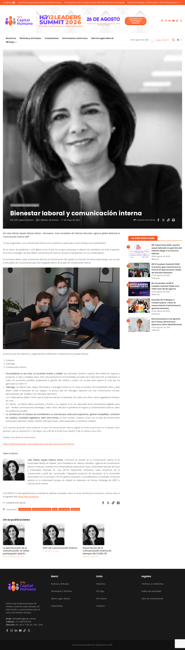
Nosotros (11, 38)
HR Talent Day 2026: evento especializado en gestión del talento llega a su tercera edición (166, 249)
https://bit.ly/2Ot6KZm (28, 496)
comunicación (24, 509)
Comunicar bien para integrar (24, 205)
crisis (55, 509)
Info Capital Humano (23, 220)
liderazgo (75, 509)
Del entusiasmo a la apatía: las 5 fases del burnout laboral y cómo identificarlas (166, 321)
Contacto (100, 605)
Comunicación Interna (42, 509)
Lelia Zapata (64, 509)
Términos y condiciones (152, 583)
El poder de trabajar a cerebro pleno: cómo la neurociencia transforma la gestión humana (166, 304)
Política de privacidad (151, 591)
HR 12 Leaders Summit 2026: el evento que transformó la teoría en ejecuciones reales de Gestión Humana (166, 268)
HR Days (10, 42)
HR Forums (101, 598)
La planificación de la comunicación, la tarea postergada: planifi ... (16, 550)
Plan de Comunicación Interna (60, 547)
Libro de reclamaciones (152, 598)
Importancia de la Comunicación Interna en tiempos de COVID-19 (97, 550)
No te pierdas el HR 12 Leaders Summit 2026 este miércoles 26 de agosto (165, 286)
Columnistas (52, 38)
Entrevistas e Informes (75, 38)
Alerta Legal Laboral (102, 38)
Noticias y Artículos (30, 38)
